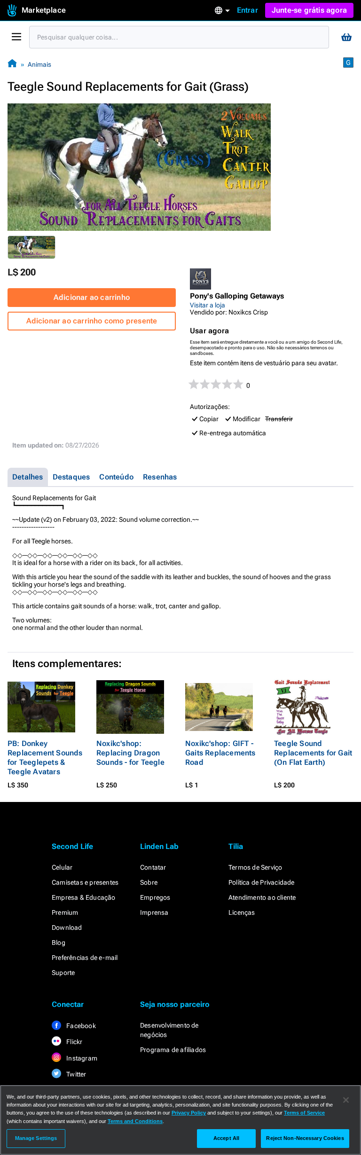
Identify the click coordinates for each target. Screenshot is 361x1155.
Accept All (226, 1138)
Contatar (153, 867)
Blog (58, 942)
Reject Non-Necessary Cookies (305, 1138)
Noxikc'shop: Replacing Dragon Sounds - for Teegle (130, 753)
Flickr (73, 1041)
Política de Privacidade (261, 882)
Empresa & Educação (84, 897)
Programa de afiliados (173, 1049)
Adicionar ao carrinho (92, 297)
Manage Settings (36, 1138)
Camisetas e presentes (85, 882)
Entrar (247, 10)
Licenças (241, 912)
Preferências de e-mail (85, 957)
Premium (65, 912)
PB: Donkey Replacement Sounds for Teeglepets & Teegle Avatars (45, 757)
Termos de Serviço (255, 867)
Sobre (148, 882)
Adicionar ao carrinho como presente (91, 320)
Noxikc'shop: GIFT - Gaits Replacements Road (220, 753)
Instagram (81, 1058)
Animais (39, 64)
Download (67, 927)
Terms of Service (304, 1113)
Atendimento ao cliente (262, 897)
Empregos (155, 897)
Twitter (75, 1074)
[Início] (12, 64)
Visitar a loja (207, 305)
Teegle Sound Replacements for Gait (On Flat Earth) (313, 753)
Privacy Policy (189, 1113)
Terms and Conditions (135, 1121)
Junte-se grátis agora (309, 10)
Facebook (80, 1025)
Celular (62, 867)
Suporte (63, 972)
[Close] (346, 1100)
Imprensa (154, 912)
